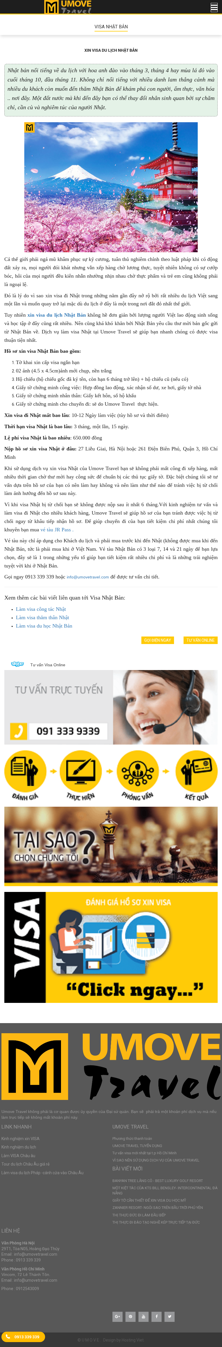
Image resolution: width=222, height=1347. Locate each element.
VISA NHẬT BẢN (111, 26)
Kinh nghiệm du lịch (18, 1147)
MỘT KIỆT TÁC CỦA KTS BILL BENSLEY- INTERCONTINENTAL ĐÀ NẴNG (165, 1190)
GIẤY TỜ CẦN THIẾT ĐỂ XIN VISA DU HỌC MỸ (149, 1200)
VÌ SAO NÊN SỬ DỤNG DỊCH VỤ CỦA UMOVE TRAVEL (155, 1160)
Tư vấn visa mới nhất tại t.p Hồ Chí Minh (144, 1153)
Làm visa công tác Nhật (41, 609)
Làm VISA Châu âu (18, 1155)
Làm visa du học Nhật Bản (44, 626)
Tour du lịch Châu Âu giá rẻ (25, 1164)
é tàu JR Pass (57, 530)
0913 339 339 (26, 1336)
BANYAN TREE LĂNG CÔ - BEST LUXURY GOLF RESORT (157, 1181)
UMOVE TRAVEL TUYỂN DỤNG (137, 1146)
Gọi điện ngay (157, 640)
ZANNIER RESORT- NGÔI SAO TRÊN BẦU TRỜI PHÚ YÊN (157, 1207)
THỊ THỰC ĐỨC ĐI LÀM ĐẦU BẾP (139, 1215)
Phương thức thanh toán (132, 1138)
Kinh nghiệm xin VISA (20, 1138)
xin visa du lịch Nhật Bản (56, 315)
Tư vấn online (200, 640)
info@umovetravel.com (88, 577)
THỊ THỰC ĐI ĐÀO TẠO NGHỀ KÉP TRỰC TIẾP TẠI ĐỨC (156, 1222)
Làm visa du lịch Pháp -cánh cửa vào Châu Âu (42, 1172)
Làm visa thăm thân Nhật (42, 617)
